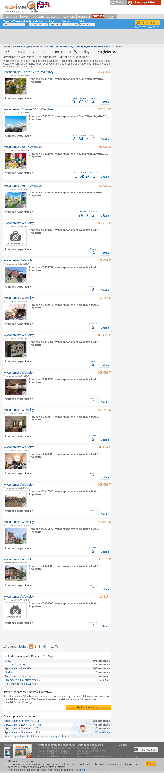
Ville (82, 21)
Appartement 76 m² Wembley (23, 185)
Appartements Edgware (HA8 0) (22, 724)
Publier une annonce (88, 707)
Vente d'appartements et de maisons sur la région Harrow (36, 736)
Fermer (151, 763)
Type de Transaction (15, 21)
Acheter (10, 16)
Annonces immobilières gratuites (56, 747)
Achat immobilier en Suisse (53, 750)
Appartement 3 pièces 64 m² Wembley (28, 109)
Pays (52, 21)
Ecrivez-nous (149, 749)
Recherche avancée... (147, 27)
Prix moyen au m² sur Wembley (22, 680)
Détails (105, 102)
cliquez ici (80, 770)
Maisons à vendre (14, 664)
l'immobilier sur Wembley (24, 683)
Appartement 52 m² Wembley (23, 146)
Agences (84, 16)
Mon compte (147, 2)
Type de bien (36, 21)
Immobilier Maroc (88, 747)
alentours (27, 66)
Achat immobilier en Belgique (54, 753)
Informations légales (130, 756)
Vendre (38, 16)
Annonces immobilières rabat (94, 756)
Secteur (66, 21)
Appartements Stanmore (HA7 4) (22, 732)
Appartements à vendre (17, 668)
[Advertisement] (81, 37)
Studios (8, 672)
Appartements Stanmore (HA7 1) (22, 728)
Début (23, 646)
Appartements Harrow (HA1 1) (21, 720)
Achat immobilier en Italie (52, 756)
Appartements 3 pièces (17, 676)
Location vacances (60, 16)
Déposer (110, 16)
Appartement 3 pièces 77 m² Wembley (28, 72)
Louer (24, 16)
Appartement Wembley (19, 223)
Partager (121, 2)
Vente (7, 660)
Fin (57, 646)
